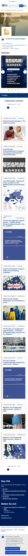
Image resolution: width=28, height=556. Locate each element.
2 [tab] (12, 90)
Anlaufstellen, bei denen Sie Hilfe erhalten (13, 495)
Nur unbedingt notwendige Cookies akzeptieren (16, 552)
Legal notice (10, 529)
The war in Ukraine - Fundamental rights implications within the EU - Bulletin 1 (14, 362)
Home (2, 10)
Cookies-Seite (13, 540)
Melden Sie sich (5, 515)
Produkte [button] (5, 95)
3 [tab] (15, 90)
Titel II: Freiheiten (5, 48)
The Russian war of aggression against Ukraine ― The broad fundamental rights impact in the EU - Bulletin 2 (14, 331)
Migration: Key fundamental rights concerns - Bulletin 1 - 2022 (12, 409)
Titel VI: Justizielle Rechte (7, 43)
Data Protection (22, 529)
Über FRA (5, 489)
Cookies (15, 529)
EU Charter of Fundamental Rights (15, 39)
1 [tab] (8, 90)
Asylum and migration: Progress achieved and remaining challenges (13, 270)
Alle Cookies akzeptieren (12, 548)
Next (25, 72)
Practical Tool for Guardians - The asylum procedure (14, 122)
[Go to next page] (17, 107)
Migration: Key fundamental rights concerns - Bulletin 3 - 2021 (12, 439)
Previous (3, 72)
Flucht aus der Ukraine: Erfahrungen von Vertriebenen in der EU (14, 300)
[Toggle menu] (25, 5)
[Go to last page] (20, 107)
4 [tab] (18, 90)
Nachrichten (6, 496)
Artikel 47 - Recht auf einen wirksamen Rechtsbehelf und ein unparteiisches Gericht (14, 46)
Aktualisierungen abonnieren (10, 498)
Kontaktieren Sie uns (6, 518)
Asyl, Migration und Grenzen (10, 10)
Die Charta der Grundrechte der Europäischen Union (14, 492)
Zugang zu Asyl (20, 10)
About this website (4, 529)
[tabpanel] (14, 71)
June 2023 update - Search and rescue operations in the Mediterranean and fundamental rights (13, 183)
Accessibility (3, 531)
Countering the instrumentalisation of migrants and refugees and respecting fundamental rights (13, 79)
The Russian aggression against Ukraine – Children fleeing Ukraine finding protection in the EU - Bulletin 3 (13, 223)
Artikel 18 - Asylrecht (14, 48)
